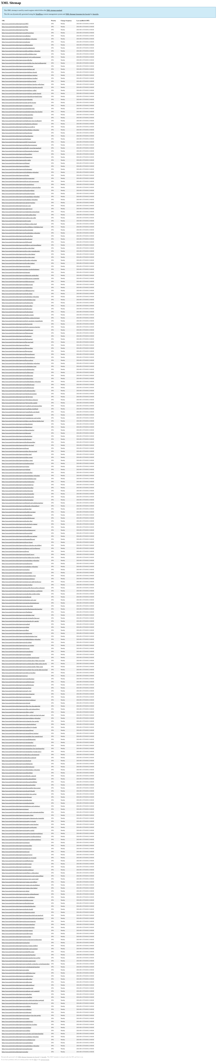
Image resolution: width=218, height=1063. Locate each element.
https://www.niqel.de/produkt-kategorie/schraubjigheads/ (18, 791)
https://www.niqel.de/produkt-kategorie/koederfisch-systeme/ (19, 524)
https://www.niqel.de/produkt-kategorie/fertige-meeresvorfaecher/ (21, 327)
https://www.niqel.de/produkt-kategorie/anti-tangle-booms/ (19, 102)
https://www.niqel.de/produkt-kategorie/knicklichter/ (17, 515)
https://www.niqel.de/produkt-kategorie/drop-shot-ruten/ (18, 257)
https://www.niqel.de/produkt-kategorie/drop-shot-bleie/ (18, 248)
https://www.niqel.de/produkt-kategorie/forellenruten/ (17, 375)
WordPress (39, 14)
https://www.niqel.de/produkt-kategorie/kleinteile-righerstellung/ (20, 506)
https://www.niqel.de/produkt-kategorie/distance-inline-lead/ (19, 224)
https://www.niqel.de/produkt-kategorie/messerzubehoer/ (18, 578)
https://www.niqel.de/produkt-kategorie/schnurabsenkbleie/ (19, 779)
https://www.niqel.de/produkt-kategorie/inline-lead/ (17, 454)
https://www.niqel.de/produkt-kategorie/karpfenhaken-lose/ (19, 478)
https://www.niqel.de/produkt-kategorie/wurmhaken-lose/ (18, 1039)
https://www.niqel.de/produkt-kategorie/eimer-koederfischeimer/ (20, 269)
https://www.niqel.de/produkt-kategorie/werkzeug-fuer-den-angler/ (21, 1015)
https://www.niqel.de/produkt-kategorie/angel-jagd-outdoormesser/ (21, 57)
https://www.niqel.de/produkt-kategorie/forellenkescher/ (18, 369)
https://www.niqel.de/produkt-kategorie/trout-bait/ (16, 936)
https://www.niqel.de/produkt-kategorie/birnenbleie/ (17, 154)
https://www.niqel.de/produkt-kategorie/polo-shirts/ (17, 642)
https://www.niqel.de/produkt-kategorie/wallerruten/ (17, 982)
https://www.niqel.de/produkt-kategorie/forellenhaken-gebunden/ (21, 363)
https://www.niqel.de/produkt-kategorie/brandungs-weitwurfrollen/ (21, 187)
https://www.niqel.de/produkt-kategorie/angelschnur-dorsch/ (19, 72)
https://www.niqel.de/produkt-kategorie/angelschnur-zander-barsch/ (21, 93)
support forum (45, 1059)
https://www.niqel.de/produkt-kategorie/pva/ (15, 675)
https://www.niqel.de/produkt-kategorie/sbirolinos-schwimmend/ (20, 754)
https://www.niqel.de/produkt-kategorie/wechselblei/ (17, 997)
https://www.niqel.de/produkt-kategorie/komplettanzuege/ (18, 530)
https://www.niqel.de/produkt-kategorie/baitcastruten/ (17, 117)
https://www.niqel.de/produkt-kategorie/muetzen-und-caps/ (19, 600)
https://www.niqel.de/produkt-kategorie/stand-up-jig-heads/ (19, 857)
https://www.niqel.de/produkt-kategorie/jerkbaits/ (16, 469)
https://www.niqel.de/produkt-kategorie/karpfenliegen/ (18, 484)
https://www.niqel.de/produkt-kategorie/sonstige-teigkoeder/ (19, 827)
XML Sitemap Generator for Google (78, 14)
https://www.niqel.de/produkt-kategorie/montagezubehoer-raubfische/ (22, 591)
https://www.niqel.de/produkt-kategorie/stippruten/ (16, 867)
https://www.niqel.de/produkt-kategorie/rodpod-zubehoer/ (19, 700)
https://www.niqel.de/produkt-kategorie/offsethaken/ (17, 612)
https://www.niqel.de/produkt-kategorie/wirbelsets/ (16, 1027)
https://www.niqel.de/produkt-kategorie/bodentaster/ (17, 169)
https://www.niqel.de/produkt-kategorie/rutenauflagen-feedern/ (20, 733)
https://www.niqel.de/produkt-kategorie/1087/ (15, 23)
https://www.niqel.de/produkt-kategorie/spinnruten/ (17, 848)
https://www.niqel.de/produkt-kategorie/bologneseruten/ (18, 178)
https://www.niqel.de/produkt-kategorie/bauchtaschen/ (17, 136)
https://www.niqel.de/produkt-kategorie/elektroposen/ (17, 284)
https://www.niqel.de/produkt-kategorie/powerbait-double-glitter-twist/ (22, 666)
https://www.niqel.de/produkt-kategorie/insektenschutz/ (18, 463)
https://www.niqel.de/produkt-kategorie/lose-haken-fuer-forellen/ (21, 557)
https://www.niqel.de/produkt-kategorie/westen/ (15, 1018)
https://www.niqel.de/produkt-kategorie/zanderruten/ (17, 1048)
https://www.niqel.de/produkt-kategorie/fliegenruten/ (17, 351)
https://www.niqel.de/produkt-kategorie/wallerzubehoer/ (18, 985)
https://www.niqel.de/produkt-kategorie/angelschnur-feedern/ (19, 75)
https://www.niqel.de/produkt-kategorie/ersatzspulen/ (17, 287)
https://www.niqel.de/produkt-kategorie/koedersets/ (17, 527)
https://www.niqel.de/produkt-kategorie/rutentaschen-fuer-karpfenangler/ (23, 748)
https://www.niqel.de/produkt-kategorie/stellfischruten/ (18, 860)
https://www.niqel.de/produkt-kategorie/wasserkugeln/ (17, 988)
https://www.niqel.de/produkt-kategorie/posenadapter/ (17, 651)
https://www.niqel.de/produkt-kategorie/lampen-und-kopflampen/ (21, 548)
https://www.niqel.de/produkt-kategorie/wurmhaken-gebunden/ (20, 1036)
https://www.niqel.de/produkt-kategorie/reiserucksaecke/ (18, 694)
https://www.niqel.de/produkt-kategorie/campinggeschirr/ (18, 202)
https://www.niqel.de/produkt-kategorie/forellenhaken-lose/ (19, 366)
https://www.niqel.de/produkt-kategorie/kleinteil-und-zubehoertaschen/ (22, 503)
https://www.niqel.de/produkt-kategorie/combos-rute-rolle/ (19, 217)
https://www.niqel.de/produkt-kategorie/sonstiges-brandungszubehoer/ (22, 833)
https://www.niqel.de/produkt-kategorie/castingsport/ (17, 208)
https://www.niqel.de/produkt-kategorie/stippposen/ (17, 863)
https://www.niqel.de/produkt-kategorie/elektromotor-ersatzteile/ (20, 278)
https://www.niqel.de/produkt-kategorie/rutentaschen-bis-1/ (19, 745)
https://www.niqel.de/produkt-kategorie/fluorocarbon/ (17, 360)
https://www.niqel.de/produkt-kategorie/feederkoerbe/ (17, 302)
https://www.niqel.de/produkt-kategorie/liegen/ (15, 551)
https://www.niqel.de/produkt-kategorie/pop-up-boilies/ (18, 645)
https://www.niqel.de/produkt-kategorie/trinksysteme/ (17, 930)
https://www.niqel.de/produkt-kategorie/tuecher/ (16, 942)
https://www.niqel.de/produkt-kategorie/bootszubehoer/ (18, 184)
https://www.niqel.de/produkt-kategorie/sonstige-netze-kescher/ (20, 824)
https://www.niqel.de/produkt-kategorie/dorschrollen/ (17, 236)
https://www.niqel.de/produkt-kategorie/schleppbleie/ (17, 772)
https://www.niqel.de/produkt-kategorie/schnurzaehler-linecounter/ (21, 788)
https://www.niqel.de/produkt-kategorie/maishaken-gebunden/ (20, 566)
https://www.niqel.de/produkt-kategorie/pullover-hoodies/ (18, 672)
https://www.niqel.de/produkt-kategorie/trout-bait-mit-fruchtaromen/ (22, 939)
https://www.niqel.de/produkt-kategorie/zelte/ (15, 1052)
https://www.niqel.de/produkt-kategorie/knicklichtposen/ (18, 518)
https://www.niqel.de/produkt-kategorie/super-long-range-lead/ (20, 879)
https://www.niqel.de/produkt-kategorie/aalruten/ (16, 42)
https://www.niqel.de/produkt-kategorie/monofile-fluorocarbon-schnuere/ (23, 587)
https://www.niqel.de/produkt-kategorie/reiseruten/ (16, 697)
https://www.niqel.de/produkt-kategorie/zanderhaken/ (17, 1042)
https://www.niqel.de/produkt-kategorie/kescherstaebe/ (17, 500)
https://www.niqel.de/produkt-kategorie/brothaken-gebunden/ (20, 199)
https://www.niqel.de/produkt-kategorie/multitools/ (16, 597)
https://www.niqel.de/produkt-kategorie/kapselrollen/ (17, 472)
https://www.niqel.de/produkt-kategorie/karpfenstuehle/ (18, 493)
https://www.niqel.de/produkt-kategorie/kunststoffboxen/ (18, 539)
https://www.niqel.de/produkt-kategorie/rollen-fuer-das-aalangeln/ (21, 706)
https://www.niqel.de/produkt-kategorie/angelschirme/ (17, 66)
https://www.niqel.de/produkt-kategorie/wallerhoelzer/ (17, 976)
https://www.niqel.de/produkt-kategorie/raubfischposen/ (18, 682)
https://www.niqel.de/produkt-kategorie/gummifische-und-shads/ (20, 412)
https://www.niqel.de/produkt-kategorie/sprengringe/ (17, 854)
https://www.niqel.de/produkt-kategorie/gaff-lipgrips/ (17, 396)
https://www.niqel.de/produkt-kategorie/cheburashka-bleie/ (19, 214)
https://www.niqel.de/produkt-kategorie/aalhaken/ (16, 36)
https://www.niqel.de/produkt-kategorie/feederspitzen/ (17, 312)
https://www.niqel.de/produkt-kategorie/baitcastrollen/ (17, 114)
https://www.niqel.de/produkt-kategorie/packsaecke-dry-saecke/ (20, 621)
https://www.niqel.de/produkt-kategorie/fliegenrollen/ (17, 348)
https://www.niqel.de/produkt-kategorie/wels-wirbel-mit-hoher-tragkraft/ (23, 1000)
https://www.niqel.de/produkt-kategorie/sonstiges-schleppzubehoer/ (21, 839)
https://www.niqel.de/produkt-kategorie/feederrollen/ (17, 305)
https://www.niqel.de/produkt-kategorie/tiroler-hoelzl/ (17, 909)
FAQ (35, 1059)
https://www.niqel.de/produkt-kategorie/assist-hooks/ (17, 105)
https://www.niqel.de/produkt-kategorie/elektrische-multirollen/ (20, 275)
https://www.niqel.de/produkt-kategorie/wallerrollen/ (17, 979)
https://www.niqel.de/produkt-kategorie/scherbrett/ (16, 760)
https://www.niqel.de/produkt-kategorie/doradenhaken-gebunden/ (21, 233)
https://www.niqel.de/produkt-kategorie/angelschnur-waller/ (19, 90)
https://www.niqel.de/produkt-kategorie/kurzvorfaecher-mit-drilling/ (22, 545)
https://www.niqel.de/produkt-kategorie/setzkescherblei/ (18, 803)
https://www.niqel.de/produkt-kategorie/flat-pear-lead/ (17, 342)
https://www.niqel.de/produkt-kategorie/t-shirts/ (15, 891)
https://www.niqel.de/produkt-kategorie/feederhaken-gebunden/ (20, 296)
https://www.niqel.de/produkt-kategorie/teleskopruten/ (17, 900)
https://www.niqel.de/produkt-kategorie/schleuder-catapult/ (19, 776)
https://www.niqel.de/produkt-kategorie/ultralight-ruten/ (18, 951)
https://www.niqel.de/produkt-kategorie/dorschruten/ (17, 239)
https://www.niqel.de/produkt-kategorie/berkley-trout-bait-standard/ (21, 148)
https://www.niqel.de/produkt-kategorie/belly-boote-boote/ (19, 142)
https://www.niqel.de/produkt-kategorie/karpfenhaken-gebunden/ (21, 475)
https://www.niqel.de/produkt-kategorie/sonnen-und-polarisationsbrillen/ (23, 812)
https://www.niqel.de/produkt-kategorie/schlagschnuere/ (18, 766)
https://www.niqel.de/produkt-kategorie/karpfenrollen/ (17, 487)
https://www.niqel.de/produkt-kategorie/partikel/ (16, 624)
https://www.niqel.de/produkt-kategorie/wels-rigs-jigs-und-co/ (20, 1003)
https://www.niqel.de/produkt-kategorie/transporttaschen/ (18, 924)
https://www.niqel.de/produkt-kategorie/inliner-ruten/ (17, 460)
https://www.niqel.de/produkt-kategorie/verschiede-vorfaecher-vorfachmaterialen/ (26, 964)
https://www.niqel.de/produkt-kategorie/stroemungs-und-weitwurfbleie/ (22, 876)
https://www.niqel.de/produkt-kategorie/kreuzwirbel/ (17, 533)
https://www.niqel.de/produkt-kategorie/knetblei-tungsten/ (19, 512)
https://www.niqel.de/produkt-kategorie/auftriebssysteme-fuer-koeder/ (22, 111)
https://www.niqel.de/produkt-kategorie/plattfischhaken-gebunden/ (21, 639)
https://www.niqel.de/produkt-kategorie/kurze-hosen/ (17, 542)
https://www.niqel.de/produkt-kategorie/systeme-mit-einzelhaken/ (21, 885)
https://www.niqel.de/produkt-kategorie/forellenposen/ (17, 372)
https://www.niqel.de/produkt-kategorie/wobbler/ (16, 1030)
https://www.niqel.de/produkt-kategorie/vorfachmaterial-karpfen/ (21, 967)
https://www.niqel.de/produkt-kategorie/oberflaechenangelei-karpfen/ (22, 609)
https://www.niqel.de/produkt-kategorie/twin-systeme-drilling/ (20, 945)
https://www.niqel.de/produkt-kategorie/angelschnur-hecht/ (19, 81)
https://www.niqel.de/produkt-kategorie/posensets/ (16, 654)
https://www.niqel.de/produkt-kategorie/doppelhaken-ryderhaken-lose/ (22, 227)
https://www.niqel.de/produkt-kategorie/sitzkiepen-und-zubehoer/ (21, 806)
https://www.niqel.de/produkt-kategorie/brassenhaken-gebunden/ (21, 196)
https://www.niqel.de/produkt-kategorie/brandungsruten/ (18, 193)
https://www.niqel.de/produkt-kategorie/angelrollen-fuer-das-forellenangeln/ (24, 63)
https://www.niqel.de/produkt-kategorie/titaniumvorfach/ (18, 912)
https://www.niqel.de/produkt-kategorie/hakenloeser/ (17, 427)
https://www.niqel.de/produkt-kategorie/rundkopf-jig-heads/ (19, 727)
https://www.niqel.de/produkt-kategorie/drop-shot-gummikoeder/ (21, 251)
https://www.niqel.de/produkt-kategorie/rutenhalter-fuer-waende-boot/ (22, 736)
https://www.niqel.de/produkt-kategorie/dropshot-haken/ (18, 263)
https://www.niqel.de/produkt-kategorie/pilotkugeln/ (17, 633)
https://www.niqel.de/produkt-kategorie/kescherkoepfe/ (18, 497)
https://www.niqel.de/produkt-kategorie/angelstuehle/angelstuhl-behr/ (22, 96)
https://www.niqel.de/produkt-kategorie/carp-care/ (16, 205)
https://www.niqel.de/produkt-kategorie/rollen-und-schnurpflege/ (21, 709)
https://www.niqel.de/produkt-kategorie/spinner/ (16, 842)
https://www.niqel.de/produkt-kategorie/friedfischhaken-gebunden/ (21, 381)
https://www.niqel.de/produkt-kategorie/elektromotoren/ (18, 281)
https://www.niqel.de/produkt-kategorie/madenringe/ (17, 563)
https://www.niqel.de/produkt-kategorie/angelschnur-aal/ (18, 69)
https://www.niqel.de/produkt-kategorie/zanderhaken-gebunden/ (20, 1045)
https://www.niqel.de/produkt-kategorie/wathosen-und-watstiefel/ (21, 991)
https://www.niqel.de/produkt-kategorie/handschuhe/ (17, 436)
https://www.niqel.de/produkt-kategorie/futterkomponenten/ (19, 393)
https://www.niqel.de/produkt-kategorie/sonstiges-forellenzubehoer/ (21, 836)
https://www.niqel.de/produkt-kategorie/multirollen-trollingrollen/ (21, 594)
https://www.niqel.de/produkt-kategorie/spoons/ (16, 851)
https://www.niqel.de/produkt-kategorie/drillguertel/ (17, 242)
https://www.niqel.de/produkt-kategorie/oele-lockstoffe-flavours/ (20, 618)
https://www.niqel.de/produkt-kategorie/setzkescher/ (17, 800)
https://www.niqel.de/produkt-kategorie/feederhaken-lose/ (18, 299)
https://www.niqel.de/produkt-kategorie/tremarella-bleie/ (18, 927)
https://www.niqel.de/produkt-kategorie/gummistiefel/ (17, 415)
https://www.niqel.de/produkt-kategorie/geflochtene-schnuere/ (20, 399)
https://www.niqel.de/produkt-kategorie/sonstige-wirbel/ (18, 830)
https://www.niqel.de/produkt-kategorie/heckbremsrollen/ (18, 442)
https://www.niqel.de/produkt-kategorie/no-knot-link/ (17, 606)
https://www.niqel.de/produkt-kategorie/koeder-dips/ (17, 521)
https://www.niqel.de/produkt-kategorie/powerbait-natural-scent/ (20, 657)
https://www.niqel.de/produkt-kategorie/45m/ (15, 26)
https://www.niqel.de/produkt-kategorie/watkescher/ (17, 994)
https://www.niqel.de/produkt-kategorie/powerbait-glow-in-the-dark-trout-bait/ (25, 669)
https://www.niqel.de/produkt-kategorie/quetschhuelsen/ (18, 678)
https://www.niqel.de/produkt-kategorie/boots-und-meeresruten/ (20, 181)
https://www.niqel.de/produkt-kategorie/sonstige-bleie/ (17, 815)
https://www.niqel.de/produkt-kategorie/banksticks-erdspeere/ (20, 123)
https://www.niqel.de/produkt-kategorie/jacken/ (15, 466)
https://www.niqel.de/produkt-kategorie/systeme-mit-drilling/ (19, 882)
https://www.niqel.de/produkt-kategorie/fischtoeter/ (17, 336)
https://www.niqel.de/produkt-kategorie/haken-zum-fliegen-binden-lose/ (23, 421)
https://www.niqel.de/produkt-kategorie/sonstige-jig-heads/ (19, 821)
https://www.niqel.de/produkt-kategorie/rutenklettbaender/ (19, 739)
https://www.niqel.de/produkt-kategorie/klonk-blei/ (17, 509)
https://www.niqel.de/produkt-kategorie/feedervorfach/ (18, 315)
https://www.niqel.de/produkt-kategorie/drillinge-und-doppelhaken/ (21, 245)
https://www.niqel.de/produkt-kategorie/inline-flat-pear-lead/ (19, 451)
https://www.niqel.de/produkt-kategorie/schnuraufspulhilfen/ (19, 782)
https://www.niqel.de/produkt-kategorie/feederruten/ (17, 308)
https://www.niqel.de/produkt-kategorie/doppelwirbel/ (17, 230)
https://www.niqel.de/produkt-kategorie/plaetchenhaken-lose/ (19, 636)
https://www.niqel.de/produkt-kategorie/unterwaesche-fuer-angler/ (21, 957)
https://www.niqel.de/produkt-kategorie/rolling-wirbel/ (18, 712)
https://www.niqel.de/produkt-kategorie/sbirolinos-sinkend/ (19, 757)
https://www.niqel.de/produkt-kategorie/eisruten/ (16, 272)
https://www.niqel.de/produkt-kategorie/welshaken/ (17, 1009)
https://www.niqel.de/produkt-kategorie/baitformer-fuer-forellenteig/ (22, 120)
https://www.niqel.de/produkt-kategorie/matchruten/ (17, 572)
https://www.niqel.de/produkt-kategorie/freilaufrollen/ (17, 378)
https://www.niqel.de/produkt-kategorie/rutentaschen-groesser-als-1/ (21, 751)
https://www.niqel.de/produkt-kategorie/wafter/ (15, 970)
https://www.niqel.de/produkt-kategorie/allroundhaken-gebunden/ (21, 51)
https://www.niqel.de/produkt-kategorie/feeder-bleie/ (17, 293)
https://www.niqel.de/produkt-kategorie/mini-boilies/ (17, 584)
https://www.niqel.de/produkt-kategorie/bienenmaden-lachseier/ (20, 151)
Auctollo (95, 14)
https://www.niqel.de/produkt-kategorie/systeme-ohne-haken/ (19, 888)
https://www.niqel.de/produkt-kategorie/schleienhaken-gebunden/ (21, 769)
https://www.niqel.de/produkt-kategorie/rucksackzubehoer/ (19, 724)
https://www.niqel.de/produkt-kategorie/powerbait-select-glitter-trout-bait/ (23, 660)
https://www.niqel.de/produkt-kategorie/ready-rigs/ (16, 691)
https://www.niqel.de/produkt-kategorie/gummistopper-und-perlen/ (21, 418)
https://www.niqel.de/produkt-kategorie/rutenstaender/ (17, 742)
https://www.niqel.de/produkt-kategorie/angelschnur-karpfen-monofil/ (22, 87)
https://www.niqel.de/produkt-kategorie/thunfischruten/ (18, 903)
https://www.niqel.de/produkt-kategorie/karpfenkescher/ (18, 481)
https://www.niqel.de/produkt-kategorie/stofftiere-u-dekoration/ (20, 873)
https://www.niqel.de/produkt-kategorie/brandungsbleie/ (18, 190)
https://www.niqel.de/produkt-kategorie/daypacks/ (16, 221)
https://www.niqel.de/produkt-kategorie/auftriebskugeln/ (18, 108)
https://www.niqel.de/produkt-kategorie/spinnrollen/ (17, 845)
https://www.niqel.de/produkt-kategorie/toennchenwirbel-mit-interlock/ (22, 915)
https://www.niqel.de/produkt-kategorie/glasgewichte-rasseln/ (19, 402)
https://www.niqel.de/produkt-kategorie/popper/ (16, 648)
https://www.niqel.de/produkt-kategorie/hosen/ (15, 448)
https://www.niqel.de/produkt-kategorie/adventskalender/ (18, 48)
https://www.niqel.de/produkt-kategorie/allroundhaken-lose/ (19, 54)
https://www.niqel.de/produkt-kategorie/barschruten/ (17, 133)
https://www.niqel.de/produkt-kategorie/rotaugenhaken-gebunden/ (21, 718)
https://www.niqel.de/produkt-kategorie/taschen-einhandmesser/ (20, 894)
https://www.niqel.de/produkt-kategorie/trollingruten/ (17, 933)
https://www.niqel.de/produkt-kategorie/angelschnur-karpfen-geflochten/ (23, 84)
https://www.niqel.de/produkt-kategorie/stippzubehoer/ (18, 870)
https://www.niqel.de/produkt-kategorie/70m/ (15, 29)
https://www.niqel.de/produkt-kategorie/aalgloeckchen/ (18, 32)
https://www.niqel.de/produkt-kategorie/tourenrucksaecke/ (19, 921)
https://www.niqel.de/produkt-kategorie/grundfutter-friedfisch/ (20, 409)
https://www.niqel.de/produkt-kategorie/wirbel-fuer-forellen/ (19, 1024)
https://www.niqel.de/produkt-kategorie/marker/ (16, 569)
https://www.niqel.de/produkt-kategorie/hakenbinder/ (17, 424)
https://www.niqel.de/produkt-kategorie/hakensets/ (16, 433)
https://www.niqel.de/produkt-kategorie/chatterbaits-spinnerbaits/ (20, 211)
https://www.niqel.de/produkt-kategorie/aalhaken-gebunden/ (19, 39)
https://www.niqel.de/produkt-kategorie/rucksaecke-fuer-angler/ (20, 721)
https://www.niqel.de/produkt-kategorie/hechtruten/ (17, 439)
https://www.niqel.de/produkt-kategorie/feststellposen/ (17, 330)
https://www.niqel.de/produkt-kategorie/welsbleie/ (16, 1006)
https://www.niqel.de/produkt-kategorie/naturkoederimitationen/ (20, 603)
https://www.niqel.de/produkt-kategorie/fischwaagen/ (17, 339)
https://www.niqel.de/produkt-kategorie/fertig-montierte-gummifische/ (22, 321)
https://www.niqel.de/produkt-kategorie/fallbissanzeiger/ (18, 290)
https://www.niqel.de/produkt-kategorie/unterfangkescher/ (19, 954)
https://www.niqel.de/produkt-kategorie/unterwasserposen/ (19, 961)
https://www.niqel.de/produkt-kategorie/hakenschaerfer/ (18, 430)
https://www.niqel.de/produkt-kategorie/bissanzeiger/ (17, 157)
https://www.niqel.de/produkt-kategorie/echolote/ (16, 266)
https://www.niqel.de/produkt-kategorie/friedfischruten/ (18, 387)
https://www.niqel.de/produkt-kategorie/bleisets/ (16, 163)
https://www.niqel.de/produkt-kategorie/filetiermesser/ (17, 333)
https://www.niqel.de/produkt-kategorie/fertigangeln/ (17, 324)
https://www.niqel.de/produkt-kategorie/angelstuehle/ (17, 99)
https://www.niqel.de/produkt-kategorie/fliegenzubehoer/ (18, 357)
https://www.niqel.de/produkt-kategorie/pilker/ (15, 630)
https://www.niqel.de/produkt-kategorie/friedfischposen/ (18, 384)
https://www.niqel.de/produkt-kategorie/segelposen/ (17, 797)
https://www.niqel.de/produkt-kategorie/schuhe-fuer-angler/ (19, 794)
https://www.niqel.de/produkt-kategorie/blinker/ (16, 166)
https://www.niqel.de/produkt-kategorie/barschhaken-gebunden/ (20, 130)
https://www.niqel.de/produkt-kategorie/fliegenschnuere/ (18, 354)
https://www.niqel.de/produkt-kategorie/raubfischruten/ (18, 685)
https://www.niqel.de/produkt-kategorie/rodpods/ (16, 703)
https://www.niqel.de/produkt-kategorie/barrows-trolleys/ (18, 127)
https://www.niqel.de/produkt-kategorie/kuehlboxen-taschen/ (19, 536)
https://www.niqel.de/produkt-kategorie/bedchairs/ (16, 139)
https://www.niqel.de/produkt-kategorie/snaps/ (15, 809)
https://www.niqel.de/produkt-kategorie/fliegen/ (16, 345)
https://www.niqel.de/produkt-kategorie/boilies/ (15, 175)
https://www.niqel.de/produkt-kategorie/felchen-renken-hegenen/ (21, 318)
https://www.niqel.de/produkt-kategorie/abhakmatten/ (17, 45)
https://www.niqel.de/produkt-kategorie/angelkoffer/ (17, 60)
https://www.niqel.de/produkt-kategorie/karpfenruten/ (17, 490)
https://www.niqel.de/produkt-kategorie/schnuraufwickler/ (19, 785)
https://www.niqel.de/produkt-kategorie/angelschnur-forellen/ (20, 78)
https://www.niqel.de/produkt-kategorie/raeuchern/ (16, 688)
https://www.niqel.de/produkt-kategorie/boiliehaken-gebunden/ (20, 172)
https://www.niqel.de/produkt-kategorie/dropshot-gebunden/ (19, 260)
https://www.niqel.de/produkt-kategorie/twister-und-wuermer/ (20, 948)
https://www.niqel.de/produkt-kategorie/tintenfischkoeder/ (19, 906)
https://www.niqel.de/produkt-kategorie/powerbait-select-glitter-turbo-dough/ (24, 663)
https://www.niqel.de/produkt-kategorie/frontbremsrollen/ (18, 390)
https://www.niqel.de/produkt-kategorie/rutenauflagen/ (18, 730)
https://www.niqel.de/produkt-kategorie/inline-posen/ (17, 457)
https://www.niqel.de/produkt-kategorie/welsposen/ (16, 1012)
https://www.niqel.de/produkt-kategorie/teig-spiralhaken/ (18, 897)
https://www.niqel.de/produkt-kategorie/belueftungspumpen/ (19, 145)
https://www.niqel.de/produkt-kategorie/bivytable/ (16, 160)
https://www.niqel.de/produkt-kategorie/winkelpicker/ (17, 1021)
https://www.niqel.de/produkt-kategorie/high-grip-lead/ (18, 445)
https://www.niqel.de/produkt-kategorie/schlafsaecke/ (17, 763)
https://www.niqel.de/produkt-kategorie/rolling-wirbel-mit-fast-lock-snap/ (23, 715)
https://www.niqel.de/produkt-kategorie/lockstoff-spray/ (18, 554)
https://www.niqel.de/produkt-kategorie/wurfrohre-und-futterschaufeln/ (22, 1033)
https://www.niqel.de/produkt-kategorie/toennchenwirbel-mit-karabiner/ (23, 918)
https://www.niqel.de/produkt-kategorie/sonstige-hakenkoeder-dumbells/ (23, 818)
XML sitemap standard (54, 10)
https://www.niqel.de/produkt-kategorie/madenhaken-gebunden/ (20, 560)
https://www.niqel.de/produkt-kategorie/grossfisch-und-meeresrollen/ (22, 406)
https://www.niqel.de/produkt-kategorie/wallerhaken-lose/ (18, 973)
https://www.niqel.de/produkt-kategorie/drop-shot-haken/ (18, 254)
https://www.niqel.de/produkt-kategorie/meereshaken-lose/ (19, 575)
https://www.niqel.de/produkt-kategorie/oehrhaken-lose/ (18, 615)
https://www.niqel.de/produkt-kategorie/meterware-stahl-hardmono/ (21, 581)
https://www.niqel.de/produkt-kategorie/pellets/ (15, 627)
